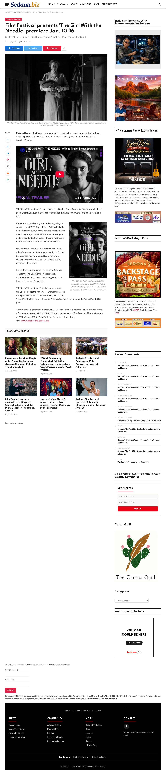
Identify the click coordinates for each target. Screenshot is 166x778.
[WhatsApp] (7, 179)
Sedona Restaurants (55, 741)
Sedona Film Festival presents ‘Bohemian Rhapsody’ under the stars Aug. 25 (90, 403)
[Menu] (7, 4)
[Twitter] (7, 146)
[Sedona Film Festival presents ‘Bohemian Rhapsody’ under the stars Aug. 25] (91, 387)
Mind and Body (53, 729)
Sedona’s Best (110, 4)
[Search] (159, 4)
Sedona (61, 4)
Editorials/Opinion (16, 733)
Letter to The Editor (17, 737)
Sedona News (14, 725)
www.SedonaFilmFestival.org (35, 321)
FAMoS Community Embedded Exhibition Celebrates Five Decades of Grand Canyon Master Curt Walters (55, 364)
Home (51, 4)
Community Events (55, 737)
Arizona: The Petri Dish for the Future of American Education (139, 430)
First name (9, 680)
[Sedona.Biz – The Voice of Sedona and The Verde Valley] (25, 4)
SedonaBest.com (99, 757)
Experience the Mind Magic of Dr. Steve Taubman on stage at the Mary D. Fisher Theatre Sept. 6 (20, 362)
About (74, 4)
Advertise (85, 4)
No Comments (26, 42)
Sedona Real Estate (94, 725)
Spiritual (50, 733)
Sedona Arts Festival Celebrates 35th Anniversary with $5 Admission (87, 362)
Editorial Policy (91, 745)
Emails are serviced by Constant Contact (102, 699)
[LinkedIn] (7, 153)
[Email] (7, 166)
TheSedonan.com (80, 757)
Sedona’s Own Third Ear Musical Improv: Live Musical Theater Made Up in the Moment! (55, 403)
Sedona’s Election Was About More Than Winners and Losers (138, 366)
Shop (96, 4)
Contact (89, 741)
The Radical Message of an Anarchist (133, 462)
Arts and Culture (13, 19)
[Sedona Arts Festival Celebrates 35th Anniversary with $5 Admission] (91, 346)
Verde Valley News (16, 729)
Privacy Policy (81, 766)
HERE (136, 310)
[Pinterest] (7, 159)
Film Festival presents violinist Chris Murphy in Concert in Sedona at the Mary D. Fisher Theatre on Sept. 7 (20, 405)
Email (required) (12, 670)
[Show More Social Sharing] (64, 48)
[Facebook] (7, 139)
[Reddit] (7, 172)
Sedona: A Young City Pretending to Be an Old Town (139, 421)
